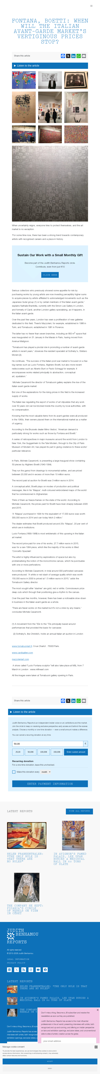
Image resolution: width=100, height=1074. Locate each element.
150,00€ (57, 752)
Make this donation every (28, 772)
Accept (50, 1061)
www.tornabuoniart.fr (22, 646)
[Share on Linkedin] (73, 56)
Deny (50, 1068)
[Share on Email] (84, 56)
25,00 (18, 752)
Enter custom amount (76, 752)
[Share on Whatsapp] (79, 56)
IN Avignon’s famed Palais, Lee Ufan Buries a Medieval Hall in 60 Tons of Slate (70, 859)
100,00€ (43, 752)
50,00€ (30, 752)
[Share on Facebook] (63, 56)
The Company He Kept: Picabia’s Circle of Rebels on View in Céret (25, 910)
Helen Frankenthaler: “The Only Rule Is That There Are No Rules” (25, 858)
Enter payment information (50, 784)
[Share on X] (68, 56)
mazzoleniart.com (20, 659)
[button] (96, 1047)
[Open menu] (91, 5)
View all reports (79, 811)
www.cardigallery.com (22, 653)
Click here (50, 275)
